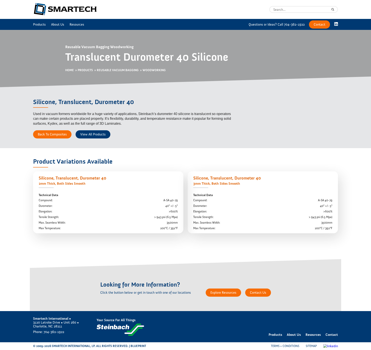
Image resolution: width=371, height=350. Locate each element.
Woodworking (154, 70)
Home (69, 70)
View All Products (93, 134)
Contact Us (258, 292)
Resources (77, 24)
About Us (57, 24)
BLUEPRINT (138, 346)
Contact (319, 24)
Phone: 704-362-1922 (48, 332)
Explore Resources (223, 292)
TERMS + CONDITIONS (285, 346)
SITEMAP (311, 346)
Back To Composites (52, 134)
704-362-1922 (294, 24)
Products (39, 24)
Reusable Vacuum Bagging (118, 70)
